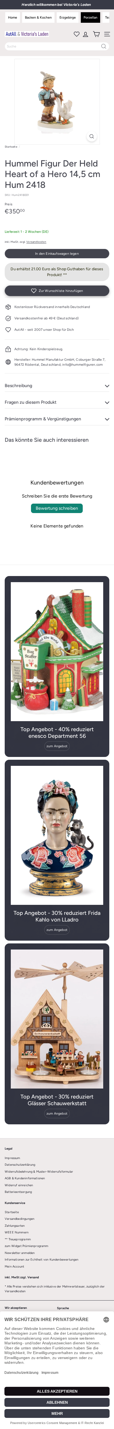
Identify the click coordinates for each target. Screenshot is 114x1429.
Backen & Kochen (38, 17)
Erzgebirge (67, 17)
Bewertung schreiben (57, 508)
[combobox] (57, 46)
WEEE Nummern (16, 1232)
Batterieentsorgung (18, 1192)
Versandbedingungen (19, 1219)
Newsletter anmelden (20, 1253)
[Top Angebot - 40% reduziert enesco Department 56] (57, 651)
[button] (57, 291)
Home (12, 17)
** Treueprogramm (18, 1239)
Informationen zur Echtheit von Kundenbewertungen (42, 1259)
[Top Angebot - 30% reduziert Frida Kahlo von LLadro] (57, 835)
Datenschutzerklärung (20, 1165)
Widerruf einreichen (19, 1185)
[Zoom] (92, 136)
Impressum (12, 1158)
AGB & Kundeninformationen (25, 1178)
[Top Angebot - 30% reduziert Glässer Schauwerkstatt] (57, 1019)
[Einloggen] (85, 34)
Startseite (11, 146)
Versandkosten (36, 242)
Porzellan (90, 17)
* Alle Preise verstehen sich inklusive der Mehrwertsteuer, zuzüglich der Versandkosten (55, 1289)
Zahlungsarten (15, 1226)
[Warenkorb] (95, 34)
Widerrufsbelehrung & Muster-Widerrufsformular (39, 1171)
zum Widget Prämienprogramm (26, 1246)
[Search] (103, 46)
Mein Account (14, 1266)
